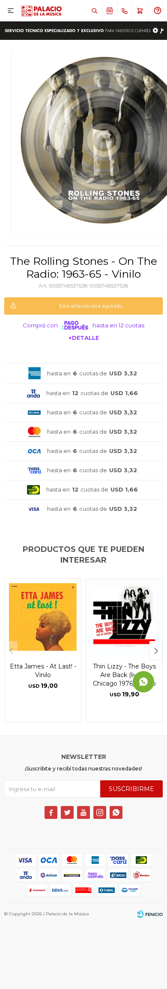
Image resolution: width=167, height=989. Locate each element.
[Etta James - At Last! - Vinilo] (42, 617)
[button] (94, 10)
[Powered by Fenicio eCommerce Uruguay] (150, 914)
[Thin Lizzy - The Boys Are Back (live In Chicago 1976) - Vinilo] (124, 617)
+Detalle (84, 337)
